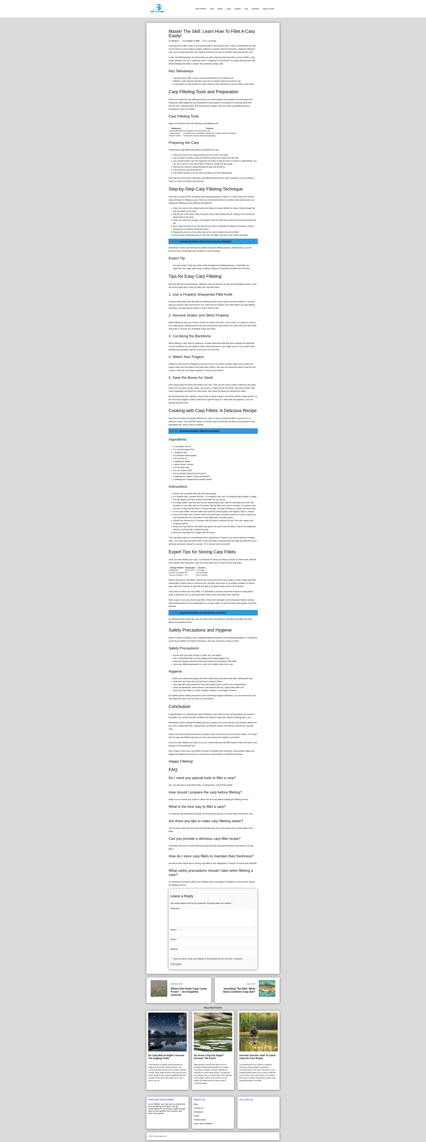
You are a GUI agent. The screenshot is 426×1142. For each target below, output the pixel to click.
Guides (238, 9)
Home (196, 1116)
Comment (175, 908)
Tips (246, 9)
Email (173, 939)
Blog (196, 1104)
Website (174, 949)
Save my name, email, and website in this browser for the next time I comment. (208, 959)
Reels (219, 9)
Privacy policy (200, 1120)
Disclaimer (198, 1112)
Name (173, 930)
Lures (228, 9)
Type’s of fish (268, 9)
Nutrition (255, 9)
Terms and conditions (203, 1123)
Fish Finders (200, 9)
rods (212, 9)
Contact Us (199, 1108)
